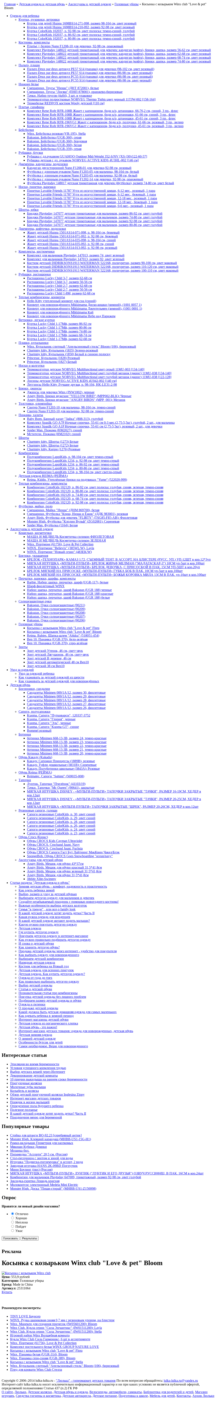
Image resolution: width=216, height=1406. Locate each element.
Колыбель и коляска (24, 1091)
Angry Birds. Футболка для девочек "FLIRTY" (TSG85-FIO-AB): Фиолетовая (82, 517)
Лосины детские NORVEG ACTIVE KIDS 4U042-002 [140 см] (72, 381)
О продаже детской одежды (38, 1008)
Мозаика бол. (19, 1150)
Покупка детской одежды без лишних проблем (52, 997)
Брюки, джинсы (30, 388)
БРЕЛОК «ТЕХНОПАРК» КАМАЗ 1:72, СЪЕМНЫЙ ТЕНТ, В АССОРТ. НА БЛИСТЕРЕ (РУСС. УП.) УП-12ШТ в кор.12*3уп (119, 559)
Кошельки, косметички (35, 533)
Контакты (184, 1396)
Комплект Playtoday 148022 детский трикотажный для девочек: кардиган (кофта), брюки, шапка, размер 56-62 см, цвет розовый (119, 50)
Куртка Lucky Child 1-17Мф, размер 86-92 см (59, 324)
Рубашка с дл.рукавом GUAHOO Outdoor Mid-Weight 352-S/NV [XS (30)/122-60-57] (87, 156)
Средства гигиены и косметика (38, 1396)
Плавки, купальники (34, 343)
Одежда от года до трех (35, 978)
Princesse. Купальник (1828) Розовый (53, 358)
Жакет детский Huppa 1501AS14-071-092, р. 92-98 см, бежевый (72, 236)
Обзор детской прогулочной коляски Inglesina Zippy (47, 1094)
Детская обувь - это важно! (38, 1027)
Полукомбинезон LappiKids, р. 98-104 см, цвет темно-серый (70, 457)
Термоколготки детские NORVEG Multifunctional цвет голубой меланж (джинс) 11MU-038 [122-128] (99, 377)
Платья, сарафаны (31, 107)
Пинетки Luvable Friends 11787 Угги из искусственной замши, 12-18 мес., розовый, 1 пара (92, 198)
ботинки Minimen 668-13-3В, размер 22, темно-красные (67, 746)
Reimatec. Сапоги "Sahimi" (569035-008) (55, 776)
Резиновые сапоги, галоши (38, 810)
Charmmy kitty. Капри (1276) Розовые (53, 449)
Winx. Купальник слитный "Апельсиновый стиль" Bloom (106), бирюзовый (81, 346)
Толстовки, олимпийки (35, 403)
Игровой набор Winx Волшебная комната (40, 1335)
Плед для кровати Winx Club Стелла (36, 1369)
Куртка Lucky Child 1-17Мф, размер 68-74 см (59, 335)
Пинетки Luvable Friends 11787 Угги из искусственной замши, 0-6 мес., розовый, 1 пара (90, 206)
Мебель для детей (162, 1396)
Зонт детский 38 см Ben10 (46, 666)
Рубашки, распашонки (35, 274)
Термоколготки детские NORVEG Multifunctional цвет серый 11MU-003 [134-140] (85, 369)
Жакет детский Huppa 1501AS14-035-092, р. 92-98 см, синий (70, 244)
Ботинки (25, 734)
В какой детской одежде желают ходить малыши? (54, 920)
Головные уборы (31, 624)
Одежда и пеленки (32, 1004)
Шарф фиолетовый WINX (46, 586)
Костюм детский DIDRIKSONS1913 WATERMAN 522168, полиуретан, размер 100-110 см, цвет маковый (102, 270)
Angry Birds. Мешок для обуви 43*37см (55, 863)
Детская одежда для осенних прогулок (46, 970)
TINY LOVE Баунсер (25, 1316)
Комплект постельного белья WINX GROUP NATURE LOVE (54, 1347)
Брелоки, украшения (33, 555)
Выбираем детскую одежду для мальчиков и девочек (56, 898)
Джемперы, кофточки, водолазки (42, 228)
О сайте (7, 1392)
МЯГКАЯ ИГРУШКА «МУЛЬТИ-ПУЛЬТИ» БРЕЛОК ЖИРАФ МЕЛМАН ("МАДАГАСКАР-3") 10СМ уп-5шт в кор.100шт (116, 563)
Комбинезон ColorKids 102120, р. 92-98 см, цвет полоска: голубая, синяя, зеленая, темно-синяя (95, 502)
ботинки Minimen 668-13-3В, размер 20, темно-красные (67, 753)
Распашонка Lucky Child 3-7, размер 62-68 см (59, 278)
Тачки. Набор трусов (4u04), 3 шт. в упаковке (59, 95)
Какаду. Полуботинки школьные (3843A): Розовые (63, 768)
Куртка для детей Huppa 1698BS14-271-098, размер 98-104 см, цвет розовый (81, 23)
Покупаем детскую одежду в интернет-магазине (53, 936)
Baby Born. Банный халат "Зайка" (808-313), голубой (65, 419)
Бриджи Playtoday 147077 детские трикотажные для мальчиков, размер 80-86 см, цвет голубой (94, 225)
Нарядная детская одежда (37, 962)
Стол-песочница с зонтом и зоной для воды (41, 1158)
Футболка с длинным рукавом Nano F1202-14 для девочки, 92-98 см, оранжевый (85, 179)
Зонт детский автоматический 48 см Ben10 (58, 662)
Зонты (23, 647)
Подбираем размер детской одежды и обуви (50, 1000)
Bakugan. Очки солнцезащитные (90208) (56, 612)
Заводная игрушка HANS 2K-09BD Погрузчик (44, 1166)
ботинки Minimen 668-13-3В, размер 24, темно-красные (67, 738)
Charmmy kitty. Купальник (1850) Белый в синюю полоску (69, 354)
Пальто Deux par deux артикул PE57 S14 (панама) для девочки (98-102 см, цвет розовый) (90, 69)
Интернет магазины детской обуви (44, 1019)
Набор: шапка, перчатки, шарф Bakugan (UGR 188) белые (68, 597)
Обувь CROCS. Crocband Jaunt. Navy (53, 844)
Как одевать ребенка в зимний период (46, 1016)
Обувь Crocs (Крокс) (33, 837)
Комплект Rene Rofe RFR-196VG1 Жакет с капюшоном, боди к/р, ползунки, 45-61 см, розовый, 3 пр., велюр (105, 126)
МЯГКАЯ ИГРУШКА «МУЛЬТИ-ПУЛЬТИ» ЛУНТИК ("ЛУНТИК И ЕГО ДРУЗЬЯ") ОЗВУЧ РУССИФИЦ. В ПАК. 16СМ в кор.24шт (107, 1173)
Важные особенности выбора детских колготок (53, 905)
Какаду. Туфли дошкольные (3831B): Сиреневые (62, 765)
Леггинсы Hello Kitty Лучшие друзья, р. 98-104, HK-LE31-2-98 (72, 384)
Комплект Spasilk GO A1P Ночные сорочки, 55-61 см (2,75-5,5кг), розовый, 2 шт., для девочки (94, 426)
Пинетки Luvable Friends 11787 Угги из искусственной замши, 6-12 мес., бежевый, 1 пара (91, 194)
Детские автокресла (76, 1396)
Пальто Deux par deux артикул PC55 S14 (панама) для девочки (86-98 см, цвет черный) (89, 80)
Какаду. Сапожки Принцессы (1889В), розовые (61, 761)
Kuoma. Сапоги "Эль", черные (49, 723)
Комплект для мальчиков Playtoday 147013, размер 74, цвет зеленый (75, 255)
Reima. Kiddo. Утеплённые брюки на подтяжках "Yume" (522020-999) (77, 479)
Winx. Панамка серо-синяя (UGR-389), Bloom (42, 1358)
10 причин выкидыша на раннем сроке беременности (48, 1079)
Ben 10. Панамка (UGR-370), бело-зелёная (57, 639)
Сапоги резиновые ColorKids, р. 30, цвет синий (61, 814)
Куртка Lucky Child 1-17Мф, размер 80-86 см (59, 327)
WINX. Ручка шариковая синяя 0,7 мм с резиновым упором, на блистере (62, 1320)
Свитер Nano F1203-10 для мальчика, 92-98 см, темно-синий (70, 411)
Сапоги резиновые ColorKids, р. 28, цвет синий (61, 822)
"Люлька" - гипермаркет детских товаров (86, 1380)
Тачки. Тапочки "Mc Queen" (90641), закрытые (60, 787)
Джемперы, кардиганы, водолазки (43, 164)
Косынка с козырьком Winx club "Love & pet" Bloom (64, 632)
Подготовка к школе (133, 1396)
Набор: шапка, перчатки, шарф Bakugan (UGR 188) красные (70, 593)
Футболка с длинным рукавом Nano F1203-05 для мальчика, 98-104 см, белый (83, 171)
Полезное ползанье (24, 1110)
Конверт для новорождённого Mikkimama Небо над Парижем (71, 316)
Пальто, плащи (29, 65)
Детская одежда (30, 928)
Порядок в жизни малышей (30, 1102)
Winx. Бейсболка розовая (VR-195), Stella (56, 133)
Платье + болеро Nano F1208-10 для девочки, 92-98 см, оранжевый (75, 46)
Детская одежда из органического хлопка (48, 1023)
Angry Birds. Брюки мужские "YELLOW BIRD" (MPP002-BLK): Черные (79, 396)
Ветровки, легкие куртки (37, 320)
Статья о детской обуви (35, 989)
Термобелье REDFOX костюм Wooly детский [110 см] (65, 103)
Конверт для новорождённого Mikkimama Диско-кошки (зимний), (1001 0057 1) (84, 305)
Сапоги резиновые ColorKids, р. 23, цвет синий (61, 833)
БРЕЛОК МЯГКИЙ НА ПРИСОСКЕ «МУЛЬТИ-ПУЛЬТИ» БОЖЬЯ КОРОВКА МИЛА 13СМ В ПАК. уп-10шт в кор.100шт (116, 574)
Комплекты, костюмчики (37, 251)
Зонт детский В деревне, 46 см (49, 658)
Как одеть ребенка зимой (37, 890)
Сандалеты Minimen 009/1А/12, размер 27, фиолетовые (66, 704)
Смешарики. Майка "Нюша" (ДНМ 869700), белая (63, 510)
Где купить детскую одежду (39, 932)
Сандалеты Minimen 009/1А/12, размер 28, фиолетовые (66, 700)
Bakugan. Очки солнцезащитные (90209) (56, 609)
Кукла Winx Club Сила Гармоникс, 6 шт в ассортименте (50, 1339)
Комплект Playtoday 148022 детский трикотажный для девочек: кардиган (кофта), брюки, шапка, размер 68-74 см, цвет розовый (119, 57)
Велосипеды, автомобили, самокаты (115, 1392)
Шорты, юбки (29, 209)
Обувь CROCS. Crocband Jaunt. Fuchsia (55, 848)
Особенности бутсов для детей (41, 1042)
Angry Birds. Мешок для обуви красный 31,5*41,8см (64, 867)
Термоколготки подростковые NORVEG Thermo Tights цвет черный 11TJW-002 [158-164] (91, 99)
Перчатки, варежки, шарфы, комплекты (47, 578)
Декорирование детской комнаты (34, 1075)
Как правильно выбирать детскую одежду (49, 981)
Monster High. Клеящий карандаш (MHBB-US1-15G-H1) (50, 1139)
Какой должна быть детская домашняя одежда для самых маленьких (68, 1012)
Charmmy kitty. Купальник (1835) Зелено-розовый (62, 350)
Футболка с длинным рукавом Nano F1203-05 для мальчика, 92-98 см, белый (82, 175)
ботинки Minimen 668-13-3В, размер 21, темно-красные (67, 749)
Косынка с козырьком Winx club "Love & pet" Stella (46, 1362)
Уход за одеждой (22, 670)
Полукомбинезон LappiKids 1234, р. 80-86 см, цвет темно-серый (73, 468)
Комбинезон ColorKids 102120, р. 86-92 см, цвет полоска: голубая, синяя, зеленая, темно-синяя (95, 487)
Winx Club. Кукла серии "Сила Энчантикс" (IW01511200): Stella (56, 1331)
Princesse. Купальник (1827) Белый (52, 362)
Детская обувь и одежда (71, 1392)
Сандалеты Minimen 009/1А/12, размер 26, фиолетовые (66, 708)
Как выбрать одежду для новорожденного (49, 955)
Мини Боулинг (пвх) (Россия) (31, 1169)
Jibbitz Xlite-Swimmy (41, 879)
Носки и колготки (32, 365)
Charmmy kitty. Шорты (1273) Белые (52, 441)
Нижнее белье (29, 84)
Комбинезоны (29, 453)
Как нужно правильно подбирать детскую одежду (55, 939)
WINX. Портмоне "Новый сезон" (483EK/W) (59, 552)
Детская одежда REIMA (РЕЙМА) (43, 476)
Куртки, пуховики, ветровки (39, 19)
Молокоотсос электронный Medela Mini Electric (44, 1185)
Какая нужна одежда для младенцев (44, 917)
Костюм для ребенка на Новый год (44, 966)
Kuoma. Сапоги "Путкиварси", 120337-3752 (58, 715)
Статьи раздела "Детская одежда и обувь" (40, 882)
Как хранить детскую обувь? (39, 947)
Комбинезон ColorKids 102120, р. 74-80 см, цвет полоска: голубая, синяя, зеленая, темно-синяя (95, 495)
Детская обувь (20, 685)
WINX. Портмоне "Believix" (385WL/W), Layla (60, 548)
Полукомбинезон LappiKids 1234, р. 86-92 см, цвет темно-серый (73, 464)
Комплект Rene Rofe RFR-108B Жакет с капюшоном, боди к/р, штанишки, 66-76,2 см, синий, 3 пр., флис (102, 111)
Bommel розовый (39, 730)
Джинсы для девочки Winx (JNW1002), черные (60, 392)
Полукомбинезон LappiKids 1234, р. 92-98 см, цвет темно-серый (73, 460)
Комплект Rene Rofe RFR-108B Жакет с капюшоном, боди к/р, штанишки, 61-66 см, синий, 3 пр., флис (101, 114)
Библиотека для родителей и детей (168, 1392)
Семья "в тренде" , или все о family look (47, 909)
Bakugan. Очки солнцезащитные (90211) (56, 605)
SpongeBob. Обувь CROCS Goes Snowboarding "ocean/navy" (70, 856)
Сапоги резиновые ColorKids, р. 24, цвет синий (61, 829)
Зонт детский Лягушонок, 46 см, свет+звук (58, 654)
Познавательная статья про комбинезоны (48, 993)
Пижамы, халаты (31, 415)
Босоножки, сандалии (34, 689)
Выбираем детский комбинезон (41, 958)
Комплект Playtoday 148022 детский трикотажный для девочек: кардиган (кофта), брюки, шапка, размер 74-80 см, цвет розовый (119, 61)
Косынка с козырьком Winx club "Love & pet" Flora (63, 628)
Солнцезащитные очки (35, 601)
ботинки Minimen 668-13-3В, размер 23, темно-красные (67, 742)
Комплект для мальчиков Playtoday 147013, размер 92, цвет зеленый (75, 259)
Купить (7, 1292)
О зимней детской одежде (37, 1038)
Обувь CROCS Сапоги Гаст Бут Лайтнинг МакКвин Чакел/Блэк (73, 852)
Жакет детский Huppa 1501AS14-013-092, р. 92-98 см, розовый (72, 247)
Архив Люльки (203, 1396)
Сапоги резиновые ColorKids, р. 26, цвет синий (61, 825)
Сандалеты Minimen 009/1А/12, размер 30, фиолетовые (66, 692)
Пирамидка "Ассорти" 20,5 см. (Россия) (39, 1154)
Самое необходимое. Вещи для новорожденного (53, 1046)
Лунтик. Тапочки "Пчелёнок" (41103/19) (56, 784)
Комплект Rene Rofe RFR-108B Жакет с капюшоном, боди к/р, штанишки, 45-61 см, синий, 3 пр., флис (101, 118)
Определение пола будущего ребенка (36, 1106)
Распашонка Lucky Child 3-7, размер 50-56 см (59, 282)
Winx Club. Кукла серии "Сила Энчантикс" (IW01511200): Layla (56, 1328)
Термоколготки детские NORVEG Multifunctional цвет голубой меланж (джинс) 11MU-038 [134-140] (99, 373)
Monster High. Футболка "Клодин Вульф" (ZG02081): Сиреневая (73, 521)
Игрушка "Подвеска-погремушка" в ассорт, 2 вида (46, 1162)
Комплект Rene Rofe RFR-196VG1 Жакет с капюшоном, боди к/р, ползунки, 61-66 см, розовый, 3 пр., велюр (105, 122)
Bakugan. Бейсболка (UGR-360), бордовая (57, 141)
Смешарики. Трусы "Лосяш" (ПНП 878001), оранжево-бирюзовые (75, 92)
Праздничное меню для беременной (36, 1117)
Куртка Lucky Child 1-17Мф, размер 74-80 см (59, 331)
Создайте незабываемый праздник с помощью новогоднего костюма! (69, 901)
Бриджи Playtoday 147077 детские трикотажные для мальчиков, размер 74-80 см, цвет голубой (94, 217)
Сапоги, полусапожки (34, 711)
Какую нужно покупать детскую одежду (48, 924)
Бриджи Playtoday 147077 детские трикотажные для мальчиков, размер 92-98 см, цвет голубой (94, 221)
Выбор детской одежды (35, 985)
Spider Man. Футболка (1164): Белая (52, 525)
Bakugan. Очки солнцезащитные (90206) (56, 620)
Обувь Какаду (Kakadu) (35, 757)
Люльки (20, 1392)
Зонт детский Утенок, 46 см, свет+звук (55, 651)
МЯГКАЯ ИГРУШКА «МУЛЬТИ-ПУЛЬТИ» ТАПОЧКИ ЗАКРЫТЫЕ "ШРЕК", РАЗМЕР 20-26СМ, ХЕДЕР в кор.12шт (112, 806)
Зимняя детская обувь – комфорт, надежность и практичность (63, 886)
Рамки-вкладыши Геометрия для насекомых (41, 1143)
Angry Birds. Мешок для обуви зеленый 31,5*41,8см (64, 871)
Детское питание (105, 1396)
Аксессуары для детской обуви (41, 860)
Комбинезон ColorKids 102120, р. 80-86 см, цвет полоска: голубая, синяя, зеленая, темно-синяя (95, 491)
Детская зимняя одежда (35, 1035)
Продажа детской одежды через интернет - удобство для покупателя (68, 951)
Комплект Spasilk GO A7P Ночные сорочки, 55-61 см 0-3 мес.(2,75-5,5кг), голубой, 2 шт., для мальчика (101, 422)
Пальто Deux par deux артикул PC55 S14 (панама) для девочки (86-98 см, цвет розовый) (90, 76)
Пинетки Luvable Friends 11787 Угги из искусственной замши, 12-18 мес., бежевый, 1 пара (92, 202)
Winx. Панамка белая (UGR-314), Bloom (39, 1354)
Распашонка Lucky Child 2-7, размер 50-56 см (59, 289)
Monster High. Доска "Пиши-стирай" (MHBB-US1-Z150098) (53, 1188)
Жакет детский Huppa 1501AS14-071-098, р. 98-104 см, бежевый (73, 232)
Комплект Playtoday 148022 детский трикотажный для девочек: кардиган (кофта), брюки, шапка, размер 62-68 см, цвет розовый (119, 54)
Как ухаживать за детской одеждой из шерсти (51, 677)
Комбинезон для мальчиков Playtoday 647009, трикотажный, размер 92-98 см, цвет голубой (75, 1177)
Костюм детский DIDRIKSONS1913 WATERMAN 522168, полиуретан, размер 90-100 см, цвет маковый (102, 263)
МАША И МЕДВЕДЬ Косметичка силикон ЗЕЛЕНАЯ (66, 540)
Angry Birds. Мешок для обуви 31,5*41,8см (58, 875)
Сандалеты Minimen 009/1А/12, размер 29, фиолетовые (66, 696)
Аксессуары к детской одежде (31, 529)
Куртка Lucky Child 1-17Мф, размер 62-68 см (59, 339)
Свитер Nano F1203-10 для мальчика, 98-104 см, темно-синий (71, 407)
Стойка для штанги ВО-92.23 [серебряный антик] (46, 1135)
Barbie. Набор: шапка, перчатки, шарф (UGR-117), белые (67, 582)
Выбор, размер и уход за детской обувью (48, 894)
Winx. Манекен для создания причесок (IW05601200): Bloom (53, 1324)
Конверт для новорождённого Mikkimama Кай (60, 312)
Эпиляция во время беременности (34, 1064)
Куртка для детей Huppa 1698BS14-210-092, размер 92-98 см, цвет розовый (81, 27)
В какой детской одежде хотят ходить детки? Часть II (56, 913)
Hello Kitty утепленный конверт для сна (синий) (61, 301)
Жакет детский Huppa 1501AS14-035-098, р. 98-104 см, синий (71, 240)
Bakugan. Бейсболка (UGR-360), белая (54, 145)
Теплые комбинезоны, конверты (42, 297)
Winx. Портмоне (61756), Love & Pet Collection (60, 544)
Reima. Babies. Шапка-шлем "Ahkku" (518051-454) (63, 635)
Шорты (24, 438)
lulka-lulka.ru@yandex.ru (181, 1380)
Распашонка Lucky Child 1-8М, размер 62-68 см (61, 293)
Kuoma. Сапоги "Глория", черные (51, 719)
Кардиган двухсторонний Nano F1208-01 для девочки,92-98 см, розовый (79, 168)
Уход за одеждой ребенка (36, 673)
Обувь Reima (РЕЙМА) (35, 772)
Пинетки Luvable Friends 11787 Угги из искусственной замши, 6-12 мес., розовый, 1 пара (91, 190)
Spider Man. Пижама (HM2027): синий (54, 430)
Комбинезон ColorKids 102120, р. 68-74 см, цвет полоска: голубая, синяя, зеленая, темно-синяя (95, 498)
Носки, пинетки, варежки (37, 187)
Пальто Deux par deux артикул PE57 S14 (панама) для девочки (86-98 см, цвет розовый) (90, 73)
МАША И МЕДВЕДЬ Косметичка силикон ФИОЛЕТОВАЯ (70, 536)
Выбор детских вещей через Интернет (37, 1072)
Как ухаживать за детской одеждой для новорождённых (59, 681)
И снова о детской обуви (36, 943)
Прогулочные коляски (26, 1083)
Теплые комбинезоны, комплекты (43, 483)
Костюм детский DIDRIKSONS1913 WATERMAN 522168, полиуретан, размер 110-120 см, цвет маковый (102, 266)
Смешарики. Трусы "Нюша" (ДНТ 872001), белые (63, 88)
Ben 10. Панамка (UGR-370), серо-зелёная (57, 643)
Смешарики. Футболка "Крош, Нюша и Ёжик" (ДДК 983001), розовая (77, 514)
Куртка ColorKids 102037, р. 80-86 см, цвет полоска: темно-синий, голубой (81, 38)
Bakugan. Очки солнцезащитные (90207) (56, 616)
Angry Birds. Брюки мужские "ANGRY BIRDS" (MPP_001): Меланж (76, 400)
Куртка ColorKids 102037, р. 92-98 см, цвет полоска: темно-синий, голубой (81, 31)
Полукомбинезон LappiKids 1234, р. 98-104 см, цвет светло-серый (74, 472)
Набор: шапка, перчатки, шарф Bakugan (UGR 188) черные (69, 590)
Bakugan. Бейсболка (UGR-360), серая (54, 137)
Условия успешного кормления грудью (38, 1068)
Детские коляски (40, 1392)
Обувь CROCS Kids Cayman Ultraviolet (54, 841)
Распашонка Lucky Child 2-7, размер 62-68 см (59, 285)
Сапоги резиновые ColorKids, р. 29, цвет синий (61, 818)
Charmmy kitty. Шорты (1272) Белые (52, 445)
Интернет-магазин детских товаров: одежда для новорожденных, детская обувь (76, 1031)
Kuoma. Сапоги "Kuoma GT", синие (53, 727)
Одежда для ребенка (24, 16)
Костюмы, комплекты (34, 42)
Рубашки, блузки (31, 152)
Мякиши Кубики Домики (28, 1147)
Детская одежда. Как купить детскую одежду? (52, 974)
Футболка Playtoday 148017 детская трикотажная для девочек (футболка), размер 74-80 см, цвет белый (100, 183)
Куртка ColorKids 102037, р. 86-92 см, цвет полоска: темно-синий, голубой (81, 35)
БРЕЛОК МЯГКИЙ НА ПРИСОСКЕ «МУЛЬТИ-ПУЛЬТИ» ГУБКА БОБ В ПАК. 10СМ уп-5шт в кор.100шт (105, 571)
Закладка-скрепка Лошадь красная (34, 1181)
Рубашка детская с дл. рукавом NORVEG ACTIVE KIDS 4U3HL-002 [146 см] (83, 160)
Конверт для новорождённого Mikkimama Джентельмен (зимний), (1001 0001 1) (84, 308)
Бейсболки (26, 130)
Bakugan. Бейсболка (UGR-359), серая (54, 149)
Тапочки (25, 780)
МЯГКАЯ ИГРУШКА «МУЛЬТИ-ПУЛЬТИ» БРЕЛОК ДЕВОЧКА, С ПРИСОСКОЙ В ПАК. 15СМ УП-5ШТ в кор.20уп (113, 567)
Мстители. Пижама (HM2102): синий (54, 434)
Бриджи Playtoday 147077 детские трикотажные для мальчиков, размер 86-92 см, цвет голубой (94, 213)
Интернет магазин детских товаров (35, 1098)
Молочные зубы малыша (28, 1087)
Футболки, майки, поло (36, 506)
